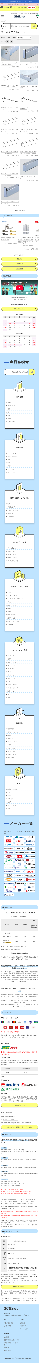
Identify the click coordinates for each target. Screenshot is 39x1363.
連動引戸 (10, 513)
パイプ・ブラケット (13, 621)
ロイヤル (10, 738)
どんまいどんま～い (19, 308)
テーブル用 (11, 655)
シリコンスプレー (13, 805)
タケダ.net (15, 1358)
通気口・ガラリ (12, 618)
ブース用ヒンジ (12, 548)
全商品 (3, 21)
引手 (9, 409)
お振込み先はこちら (19, 1105)
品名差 (9, 611)
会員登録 (19, 259)
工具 (9, 792)
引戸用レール (11, 412)
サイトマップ (24, 1329)
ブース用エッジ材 (13, 561)
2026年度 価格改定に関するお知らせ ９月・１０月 (16, 4)
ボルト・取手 (11, 551)
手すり (9, 745)
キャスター (11, 592)
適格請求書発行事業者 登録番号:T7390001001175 (24, 13)
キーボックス (11, 751)
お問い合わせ (19, 268)
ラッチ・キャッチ (13, 688)
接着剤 (9, 802)
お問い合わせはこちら (19, 1286)
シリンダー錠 (11, 665)
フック (9, 602)
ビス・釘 (10, 799)
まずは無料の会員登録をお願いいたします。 (19, 1127)
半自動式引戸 (11, 507)
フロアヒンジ (11, 472)
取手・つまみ (11, 691)
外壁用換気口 (11, 748)
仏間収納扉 (11, 516)
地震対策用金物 (12, 789)
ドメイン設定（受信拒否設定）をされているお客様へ (23, 1270)
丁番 (9, 463)
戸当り (9, 418)
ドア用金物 (11, 469)
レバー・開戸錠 (12, 453)
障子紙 (9, 735)
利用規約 (6, 1348)
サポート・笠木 (12, 557)
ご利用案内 (19, 263)
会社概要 (6, 1337)
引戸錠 (9, 402)
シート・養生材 (12, 754)
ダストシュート (12, 675)
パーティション (12, 741)
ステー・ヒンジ (12, 684)
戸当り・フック (12, 554)
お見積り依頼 (7, 1326)
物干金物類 (11, 729)
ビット (9, 795)
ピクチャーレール (13, 732)
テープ (9, 808)
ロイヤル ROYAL (10, 21)
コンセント (11, 668)
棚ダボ (9, 608)
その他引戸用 (11, 422)
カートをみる (29, 1)
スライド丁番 (11, 678)
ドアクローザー (12, 456)
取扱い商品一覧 (8, 1323)
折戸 (9, 504)
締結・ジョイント (13, 605)
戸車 (9, 415)
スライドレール (12, 595)
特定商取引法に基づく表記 (11, 1340)
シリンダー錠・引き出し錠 (15, 598)
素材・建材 (11, 758)
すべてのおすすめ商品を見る (30, 249)
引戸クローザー (12, 405)
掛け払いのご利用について (10, 1119)
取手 (9, 459)
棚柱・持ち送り (12, 615)
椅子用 (9, 659)
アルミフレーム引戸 (13, 510)
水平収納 (10, 624)
